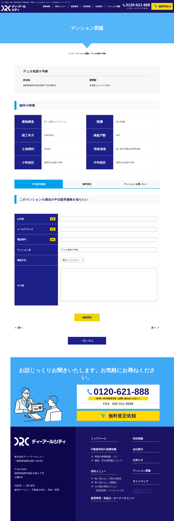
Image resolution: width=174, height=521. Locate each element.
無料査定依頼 (122, 415)
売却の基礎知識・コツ (106, 456)
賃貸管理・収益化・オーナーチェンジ (112, 498)
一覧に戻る (87, 340)
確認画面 (87, 317)
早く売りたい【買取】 (106, 482)
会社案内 (99, 6)
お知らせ (138, 459)
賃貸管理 (74, 6)
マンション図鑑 (114, 6)
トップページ (98, 438)
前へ (20, 327)
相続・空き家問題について (108, 460)
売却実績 (86, 6)
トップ (71, 53)
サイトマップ (140, 481)
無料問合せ (165, 6)
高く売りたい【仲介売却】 (108, 478)
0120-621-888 (138, 5)
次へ (153, 327)
